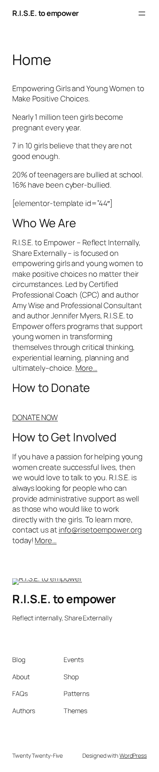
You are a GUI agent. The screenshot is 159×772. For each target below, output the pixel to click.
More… (86, 368)
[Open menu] (142, 13)
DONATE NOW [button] (35, 417)
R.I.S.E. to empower (45, 13)
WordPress (133, 755)
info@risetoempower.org (100, 530)
